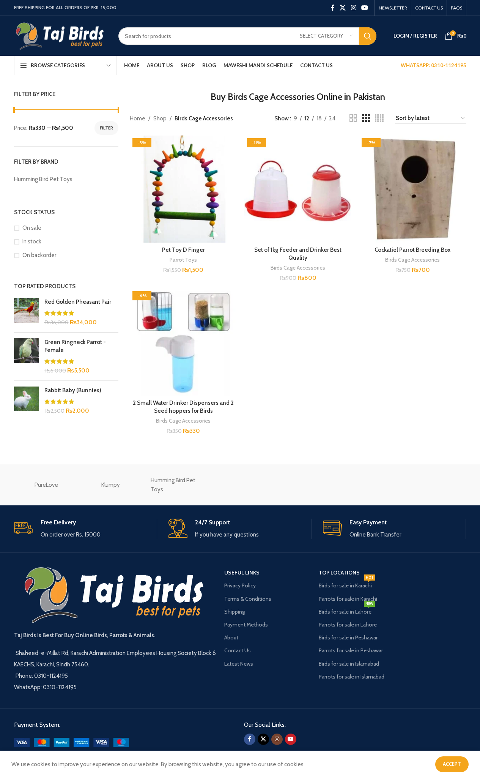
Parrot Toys (183, 259)
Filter (106, 128)
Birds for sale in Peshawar (348, 637)
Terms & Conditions (247, 598)
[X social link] (342, 8)
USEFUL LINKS (242, 572)
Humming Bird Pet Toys (173, 485)
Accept (452, 764)
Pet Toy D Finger (183, 249)
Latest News (238, 663)
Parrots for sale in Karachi (348, 598)
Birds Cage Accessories (298, 267)
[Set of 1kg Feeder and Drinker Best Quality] (297, 189)
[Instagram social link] (353, 8)
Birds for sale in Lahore (346, 610)
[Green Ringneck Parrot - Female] (26, 356)
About (231, 637)
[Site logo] (60, 35)
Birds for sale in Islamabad (349, 663)
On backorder (39, 255)
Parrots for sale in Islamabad (351, 676)
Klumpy (110, 484)
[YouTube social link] (364, 8)
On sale (31, 227)
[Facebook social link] (332, 8)
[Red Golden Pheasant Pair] (26, 312)
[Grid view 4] (379, 118)
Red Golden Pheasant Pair (77, 301)
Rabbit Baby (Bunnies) (72, 390)
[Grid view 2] (353, 118)
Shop (160, 118)
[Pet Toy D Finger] (183, 189)
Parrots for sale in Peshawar (351, 650)
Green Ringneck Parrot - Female (75, 346)
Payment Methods (246, 624)
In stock (31, 241)
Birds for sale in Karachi (346, 584)
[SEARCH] (367, 36)
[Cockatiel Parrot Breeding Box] (412, 189)
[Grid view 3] (366, 118)
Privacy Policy (240, 585)
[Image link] (71, 742)
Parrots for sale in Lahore (348, 624)
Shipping (234, 611)
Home (137, 118)
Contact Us (237, 650)
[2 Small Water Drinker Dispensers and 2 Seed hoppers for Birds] (183, 342)
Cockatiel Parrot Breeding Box (412, 249)
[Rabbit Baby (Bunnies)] (26, 401)
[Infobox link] (85, 529)
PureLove (46, 484)
